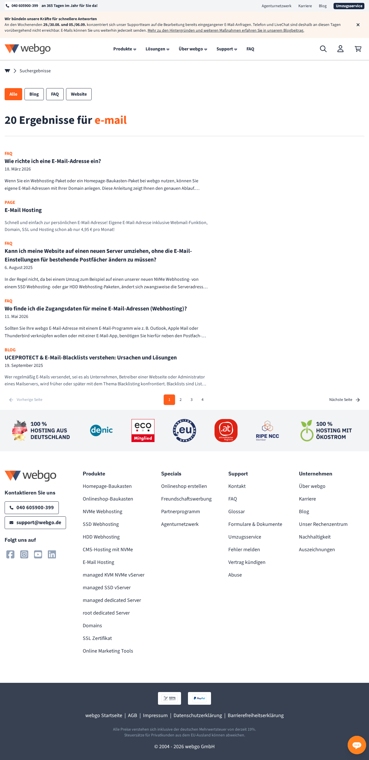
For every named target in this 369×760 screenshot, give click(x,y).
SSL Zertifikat (97, 638)
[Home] (7, 71)
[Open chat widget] (357, 745)
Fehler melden (244, 549)
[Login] (340, 49)
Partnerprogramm (180, 511)
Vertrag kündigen (247, 562)
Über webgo (312, 486)
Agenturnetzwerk (276, 6)
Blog (323, 6)
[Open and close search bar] (323, 49)
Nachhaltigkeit (315, 537)
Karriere (305, 6)
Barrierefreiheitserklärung (256, 715)
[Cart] (358, 49)
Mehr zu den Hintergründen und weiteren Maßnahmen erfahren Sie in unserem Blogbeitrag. (226, 30)
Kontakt (237, 486)
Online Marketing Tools (108, 651)
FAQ (232, 499)
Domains (92, 625)
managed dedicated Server (112, 600)
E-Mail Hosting (98, 562)
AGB (132, 715)
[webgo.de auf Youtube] (38, 554)
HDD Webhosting (101, 537)
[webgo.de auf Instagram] (24, 554)
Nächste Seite (340, 400)
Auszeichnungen (317, 549)
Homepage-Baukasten (107, 486)
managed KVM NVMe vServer (113, 575)
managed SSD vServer (107, 587)
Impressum (155, 715)
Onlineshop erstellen (184, 486)
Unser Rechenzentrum (323, 524)
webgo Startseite (103, 715)
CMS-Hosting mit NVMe (108, 549)
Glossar (236, 511)
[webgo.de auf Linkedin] (52, 554)
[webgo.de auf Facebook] (10, 554)
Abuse (235, 575)
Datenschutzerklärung (198, 715)
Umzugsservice (244, 537)
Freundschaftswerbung (186, 499)
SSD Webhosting (101, 524)
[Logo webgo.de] (28, 48)
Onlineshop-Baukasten (108, 499)
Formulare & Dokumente (255, 524)
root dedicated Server (106, 613)
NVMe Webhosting (102, 511)
